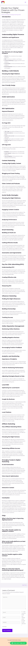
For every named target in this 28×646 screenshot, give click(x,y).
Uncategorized (13, 14)
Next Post (24, 585)
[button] (18, 643)
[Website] (11, 622)
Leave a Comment (5, 14)
